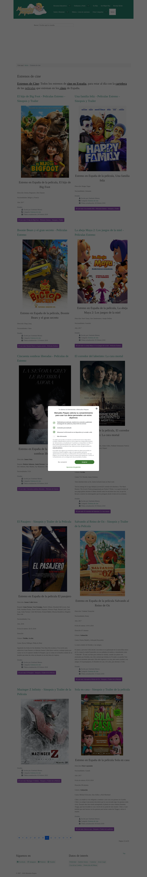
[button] (73, 436)
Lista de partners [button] (57, 448)
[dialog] (73, 438)
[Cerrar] (97, 409)
